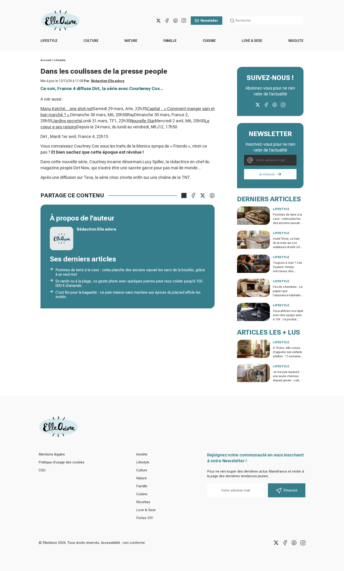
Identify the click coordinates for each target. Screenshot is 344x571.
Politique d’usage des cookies (61, 462)
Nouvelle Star (142, 120)
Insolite (296, 41)
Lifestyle (49, 41)
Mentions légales (52, 454)
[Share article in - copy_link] (184, 195)
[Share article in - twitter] (202, 195)
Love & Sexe (252, 41)
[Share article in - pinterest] (212, 195)
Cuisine (209, 41)
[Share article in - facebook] (193, 195)
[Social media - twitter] (158, 20)
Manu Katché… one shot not (66, 108)
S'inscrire (290, 490)
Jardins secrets (66, 120)
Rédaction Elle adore (107, 81)
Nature (130, 41)
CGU (42, 470)
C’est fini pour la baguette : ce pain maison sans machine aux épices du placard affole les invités (128, 294)
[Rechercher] (232, 20)
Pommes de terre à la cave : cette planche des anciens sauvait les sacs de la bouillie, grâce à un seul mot (130, 272)
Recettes (143, 502)
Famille (170, 41)
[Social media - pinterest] (175, 20)
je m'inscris (267, 174)
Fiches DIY (144, 518)
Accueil (45, 60)
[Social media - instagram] (183, 20)
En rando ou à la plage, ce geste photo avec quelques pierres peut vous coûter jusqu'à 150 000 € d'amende (128, 283)
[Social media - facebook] (167, 20)
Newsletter (209, 20)
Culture (91, 41)
